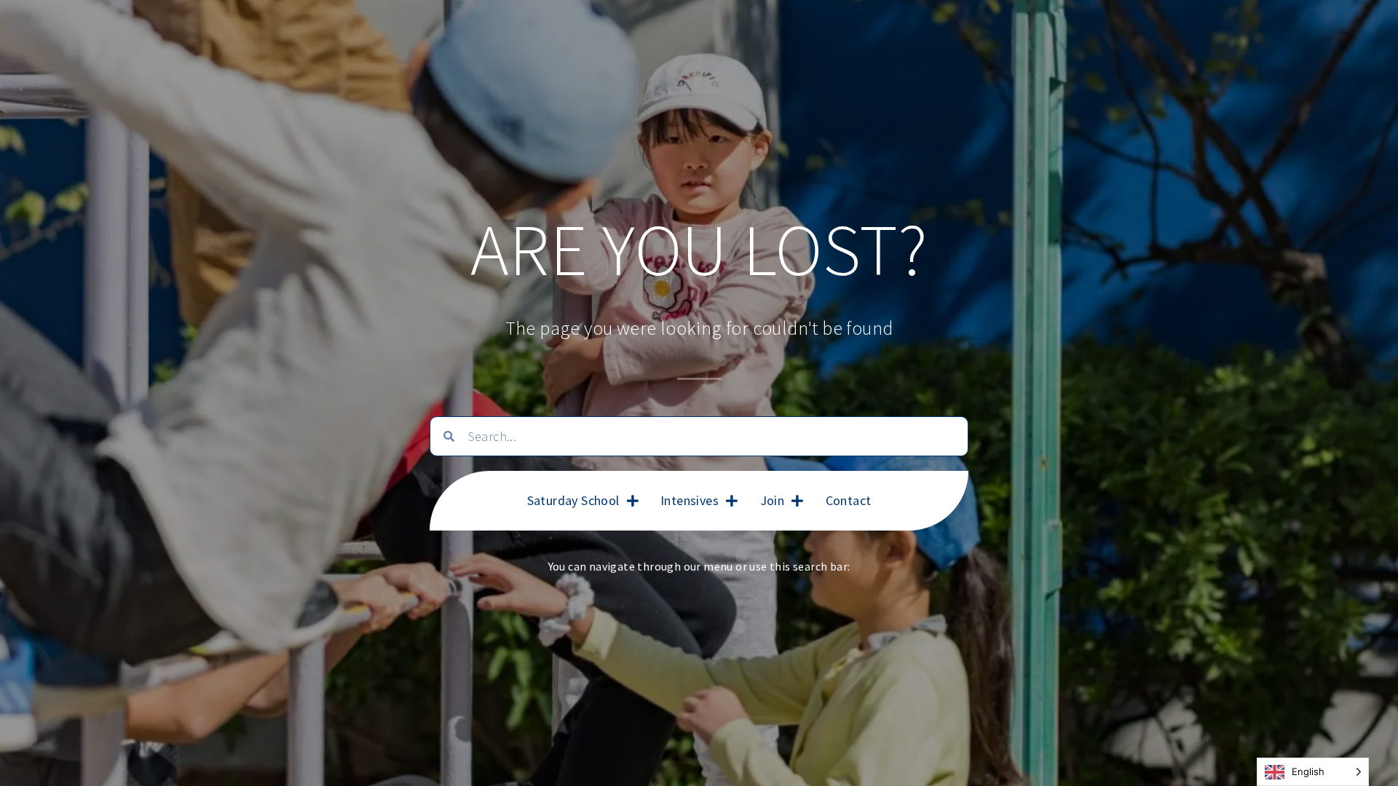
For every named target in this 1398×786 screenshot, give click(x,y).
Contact (849, 500)
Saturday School (573, 500)
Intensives (689, 500)
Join (772, 500)
